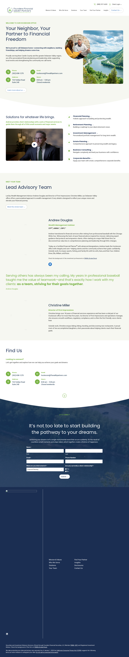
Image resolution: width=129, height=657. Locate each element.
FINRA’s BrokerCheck (90, 258)
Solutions (74, 10)
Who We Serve (63, 10)
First (27, 454)
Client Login (116, 4)
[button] (116, 10)
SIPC (76, 645)
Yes (68, 469)
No (68, 471)
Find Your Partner (95, 10)
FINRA (72, 645)
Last (66, 454)
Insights (106, 10)
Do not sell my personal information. (47, 652)
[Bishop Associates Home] (20, 10)
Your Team (83, 10)
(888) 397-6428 (102, 4)
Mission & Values (51, 10)
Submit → (64, 477)
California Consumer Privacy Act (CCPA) (69, 650)
